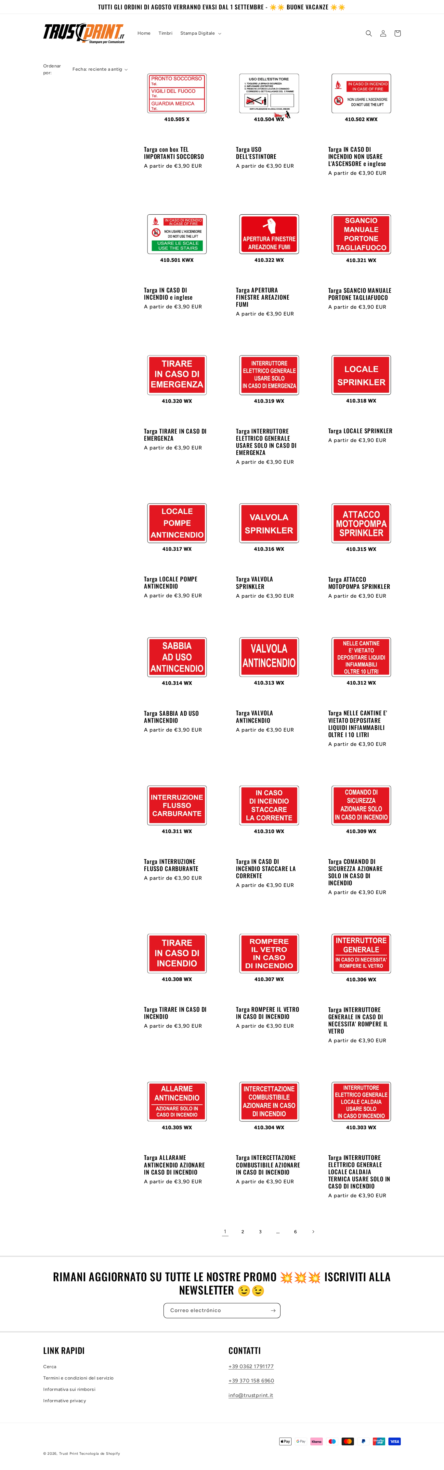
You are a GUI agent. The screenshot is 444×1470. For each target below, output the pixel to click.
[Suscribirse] (273, 1310)
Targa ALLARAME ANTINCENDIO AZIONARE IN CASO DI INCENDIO (174, 1164)
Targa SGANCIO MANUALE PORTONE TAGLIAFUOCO (360, 294)
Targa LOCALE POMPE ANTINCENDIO (171, 582)
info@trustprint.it (251, 1395)
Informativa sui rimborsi (69, 1389)
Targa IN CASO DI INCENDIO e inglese (168, 293)
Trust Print (68, 1454)
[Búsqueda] (369, 33)
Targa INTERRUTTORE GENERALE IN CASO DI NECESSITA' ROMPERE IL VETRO (358, 1020)
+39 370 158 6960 (251, 1381)
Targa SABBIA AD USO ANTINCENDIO (171, 717)
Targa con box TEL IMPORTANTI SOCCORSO (174, 153)
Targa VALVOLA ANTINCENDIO (254, 716)
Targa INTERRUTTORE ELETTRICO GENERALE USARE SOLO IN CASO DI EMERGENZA (266, 441)
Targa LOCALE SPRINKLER (360, 430)
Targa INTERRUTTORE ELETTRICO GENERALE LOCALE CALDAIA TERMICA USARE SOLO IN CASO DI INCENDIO (359, 1171)
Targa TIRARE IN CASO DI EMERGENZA (175, 434)
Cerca (50, 1366)
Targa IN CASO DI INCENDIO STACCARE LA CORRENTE (266, 868)
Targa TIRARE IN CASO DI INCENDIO (175, 1013)
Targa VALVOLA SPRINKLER (254, 582)
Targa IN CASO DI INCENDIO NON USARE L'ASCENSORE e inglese (357, 156)
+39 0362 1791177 (251, 1366)
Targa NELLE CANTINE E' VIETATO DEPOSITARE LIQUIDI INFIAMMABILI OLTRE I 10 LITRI (357, 723)
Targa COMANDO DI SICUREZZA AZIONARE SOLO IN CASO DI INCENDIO (355, 872)
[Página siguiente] (313, 1232)
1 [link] (225, 1231)
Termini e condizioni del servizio (78, 1378)
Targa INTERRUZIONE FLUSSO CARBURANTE (171, 865)
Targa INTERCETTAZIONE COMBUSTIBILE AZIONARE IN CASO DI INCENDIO (268, 1164)
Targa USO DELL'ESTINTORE (256, 153)
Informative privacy (64, 1401)
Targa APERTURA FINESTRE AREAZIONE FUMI (262, 297)
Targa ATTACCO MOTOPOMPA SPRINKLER (359, 583)
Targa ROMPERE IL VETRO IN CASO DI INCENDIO (267, 1013)
